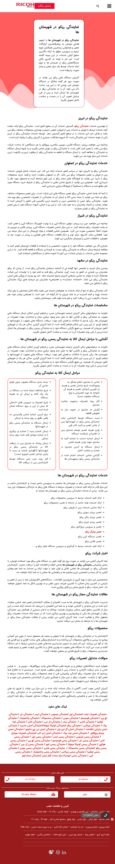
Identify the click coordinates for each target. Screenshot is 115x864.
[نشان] (106, 794)
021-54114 (83, 779)
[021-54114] (106, 779)
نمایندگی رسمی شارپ (54, 748)
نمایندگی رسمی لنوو (55, 744)
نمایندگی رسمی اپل (41, 737)
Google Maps (29, 794)
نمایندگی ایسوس (59, 714)
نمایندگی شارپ (87, 722)
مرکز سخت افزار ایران (52, 755)
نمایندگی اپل (75, 714)
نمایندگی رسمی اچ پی (39, 740)
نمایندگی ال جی (52, 722)
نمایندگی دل (26, 714)
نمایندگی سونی (70, 718)
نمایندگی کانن (35, 722)
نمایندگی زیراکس (91, 725)
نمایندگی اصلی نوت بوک (75, 733)
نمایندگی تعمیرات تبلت (95, 714)
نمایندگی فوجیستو (90, 718)
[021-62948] (7, 779)
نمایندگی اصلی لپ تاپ (48, 733)
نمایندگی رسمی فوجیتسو (64, 740)
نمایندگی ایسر (41, 714)
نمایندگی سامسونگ (51, 718)
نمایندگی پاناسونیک (29, 718)
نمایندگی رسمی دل (88, 740)
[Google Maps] (53, 794)
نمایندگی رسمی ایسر (63, 737)
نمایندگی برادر (69, 722)
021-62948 (30, 779)
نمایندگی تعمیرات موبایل (23, 733)
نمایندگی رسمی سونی (30, 748)
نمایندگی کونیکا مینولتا (54, 725)
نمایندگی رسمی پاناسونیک (46, 752)
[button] (105, 817)
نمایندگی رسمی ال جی (32, 744)
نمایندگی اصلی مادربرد (31, 725)
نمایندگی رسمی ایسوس (87, 737)
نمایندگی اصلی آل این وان (70, 729)
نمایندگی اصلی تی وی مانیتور (40, 729)
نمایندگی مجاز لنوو (31, 755)
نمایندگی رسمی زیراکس (73, 752)
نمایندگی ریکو (74, 725)
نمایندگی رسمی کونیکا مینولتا (82, 744)
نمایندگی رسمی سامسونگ (81, 748)
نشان (85, 794)
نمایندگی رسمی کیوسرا (75, 755)
